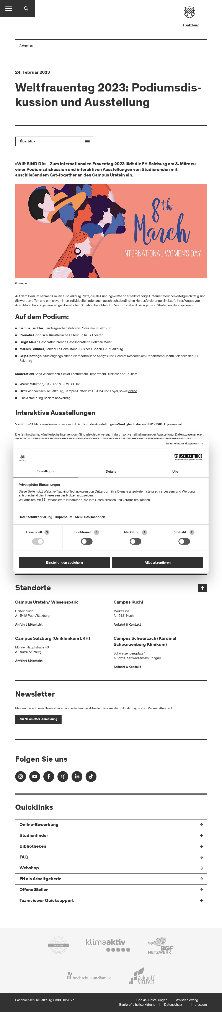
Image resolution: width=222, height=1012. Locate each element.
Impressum (199, 1004)
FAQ (24, 857)
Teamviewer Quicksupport (47, 901)
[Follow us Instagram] (20, 778)
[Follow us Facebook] (48, 778)
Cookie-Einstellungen (151, 1000)
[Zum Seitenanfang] (202, 588)
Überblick (27, 141)
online (132, 391)
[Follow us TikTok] (91, 778)
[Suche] (26, 8)
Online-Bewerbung (39, 825)
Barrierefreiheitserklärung (137, 1004)
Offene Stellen (34, 890)
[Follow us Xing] (62, 778)
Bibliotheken (33, 846)
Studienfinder (34, 836)
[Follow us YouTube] (34, 778)
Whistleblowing (187, 1000)
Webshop (29, 868)
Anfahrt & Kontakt (28, 625)
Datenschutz (173, 1004)
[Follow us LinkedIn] (77, 778)
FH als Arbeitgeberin (41, 879)
